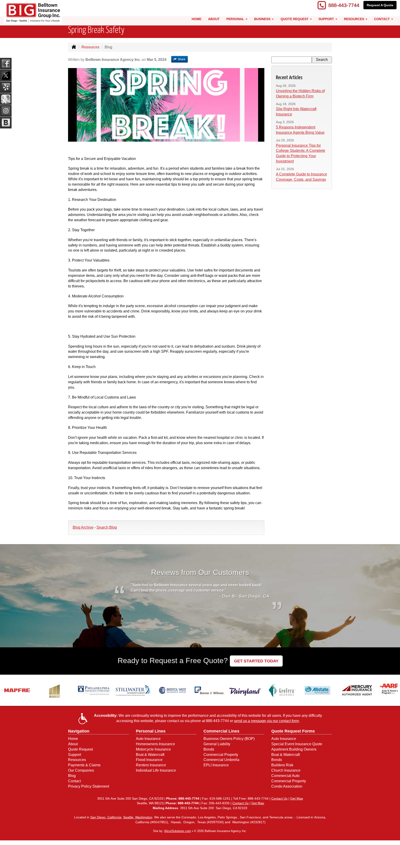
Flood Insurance (149, 760)
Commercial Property (220, 755)
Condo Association (286, 786)
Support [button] (327, 19)
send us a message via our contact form (266, 721)
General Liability (216, 744)
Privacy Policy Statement (88, 786)
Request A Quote (380, 5)
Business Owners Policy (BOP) (229, 739)
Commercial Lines (221, 731)
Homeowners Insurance (155, 744)
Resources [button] (354, 19)
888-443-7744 (343, 5)
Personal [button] (235, 19)
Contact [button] (382, 19)
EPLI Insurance (216, 765)
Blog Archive (83, 527)
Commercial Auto (285, 776)
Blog (72, 776)
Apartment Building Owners (293, 749)
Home (196, 19)
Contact (74, 781)
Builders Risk (282, 765)
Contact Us (279, 798)
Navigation (78, 731)
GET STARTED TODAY (256, 661)
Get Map (296, 798)
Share (181, 59)
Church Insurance (285, 770)
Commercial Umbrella (221, 760)
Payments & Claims (84, 765)
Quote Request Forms (293, 731)
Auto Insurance (148, 739)
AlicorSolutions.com (177, 831)
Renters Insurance (151, 765)
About (214, 19)
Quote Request (80, 749)
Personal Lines (151, 731)
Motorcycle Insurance (153, 749)
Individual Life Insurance (156, 770)
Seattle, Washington (137, 817)
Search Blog (107, 527)
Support (74, 755)
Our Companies (81, 770)
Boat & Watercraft (150, 755)
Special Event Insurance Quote (296, 744)
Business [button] (262, 19)
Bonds (208, 749)
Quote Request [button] (295, 19)
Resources (90, 47)
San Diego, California (105, 817)
